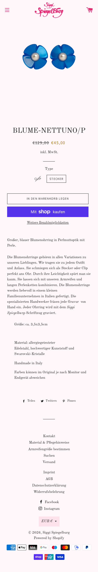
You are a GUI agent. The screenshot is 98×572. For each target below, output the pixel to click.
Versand (49, 462)
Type (49, 169)
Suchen (49, 456)
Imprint (49, 472)
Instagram (51, 509)
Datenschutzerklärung (49, 485)
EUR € (47, 521)
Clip (37, 179)
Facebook (51, 502)
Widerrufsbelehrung (49, 492)
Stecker (56, 179)
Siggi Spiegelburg (56, 533)
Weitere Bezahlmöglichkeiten (48, 222)
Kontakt (49, 436)
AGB (49, 479)
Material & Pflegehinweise (49, 443)
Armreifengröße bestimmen (49, 449)
